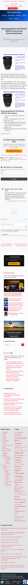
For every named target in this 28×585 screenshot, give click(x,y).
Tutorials (7, 463)
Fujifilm (20, 5)
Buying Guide (11, 15)
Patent (20, 493)
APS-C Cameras (18, 442)
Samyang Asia (6, 133)
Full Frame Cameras (19, 475)
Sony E (22, 502)
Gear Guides (8, 458)
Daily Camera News (14, 12)
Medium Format (18, 480)
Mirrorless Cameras (18, 487)
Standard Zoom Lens (19, 512)
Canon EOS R (17, 450)
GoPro (4, 439)
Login (25, 219)
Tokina (7, 480)
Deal (22, 464)
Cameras (5, 432)
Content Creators (17, 464)
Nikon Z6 (23, 491)
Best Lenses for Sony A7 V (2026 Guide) (11, 554)
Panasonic (5, 453)
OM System (6, 448)
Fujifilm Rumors (14, 3)
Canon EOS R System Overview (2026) (11, 532)
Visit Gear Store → (14, 263)
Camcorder (23, 447)
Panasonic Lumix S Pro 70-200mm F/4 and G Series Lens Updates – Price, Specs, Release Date (13, 408)
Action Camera (17, 436)
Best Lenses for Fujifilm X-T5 (8, 562)
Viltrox (6, 483)
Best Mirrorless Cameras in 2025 (9, 542)
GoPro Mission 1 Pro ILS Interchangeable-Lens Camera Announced (12, 395)
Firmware (16, 18)
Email (2, 173)
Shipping (24, 499)
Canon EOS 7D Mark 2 (18, 449)
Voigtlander (8, 484)
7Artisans (7, 470)
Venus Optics (8, 481)
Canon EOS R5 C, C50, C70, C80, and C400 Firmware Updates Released (15, 367)
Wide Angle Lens (19, 520)
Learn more (23, 155)
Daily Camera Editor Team (20, 201)
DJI (4, 435)
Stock (15, 515)
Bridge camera (17, 445)
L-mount (16, 478)
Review (17, 497)
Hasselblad (6, 440)
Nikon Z (17, 491)
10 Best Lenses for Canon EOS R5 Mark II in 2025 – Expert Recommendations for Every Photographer (14, 558)
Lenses (20, 157)
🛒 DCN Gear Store (12, 8)
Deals (10, 18)
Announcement (20, 438)
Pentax (5, 455)
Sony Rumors (14, 1)
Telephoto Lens (19, 517)
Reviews (18, 15)
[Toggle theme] (19, 8)
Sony (12, 5)
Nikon (16, 5)
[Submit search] (22, 344)
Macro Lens (21, 478)
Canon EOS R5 (23, 450)
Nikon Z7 (16, 493)
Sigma (6, 476)
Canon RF (15, 159)
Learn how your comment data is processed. (14, 230)
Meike (6, 471)
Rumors (24, 15)
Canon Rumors (6, 1)
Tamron (7, 478)
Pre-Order (23, 494)
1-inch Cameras (18, 432)
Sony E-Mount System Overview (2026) (11, 537)
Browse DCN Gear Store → (14, 151)
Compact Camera (18, 458)
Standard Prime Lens (5, 160)
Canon (7, 5)
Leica (4, 442)
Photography (4, 159)
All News (4, 15)
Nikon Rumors (21, 1)
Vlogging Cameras (17, 519)
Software (16, 502)
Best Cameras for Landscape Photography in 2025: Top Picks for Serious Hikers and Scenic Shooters (13, 567)
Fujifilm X (18, 471)
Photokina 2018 (17, 494)
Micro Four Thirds (22, 159)
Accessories (18, 434)
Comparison (18, 462)
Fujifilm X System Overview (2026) (9, 539)
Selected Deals (10, 273)
